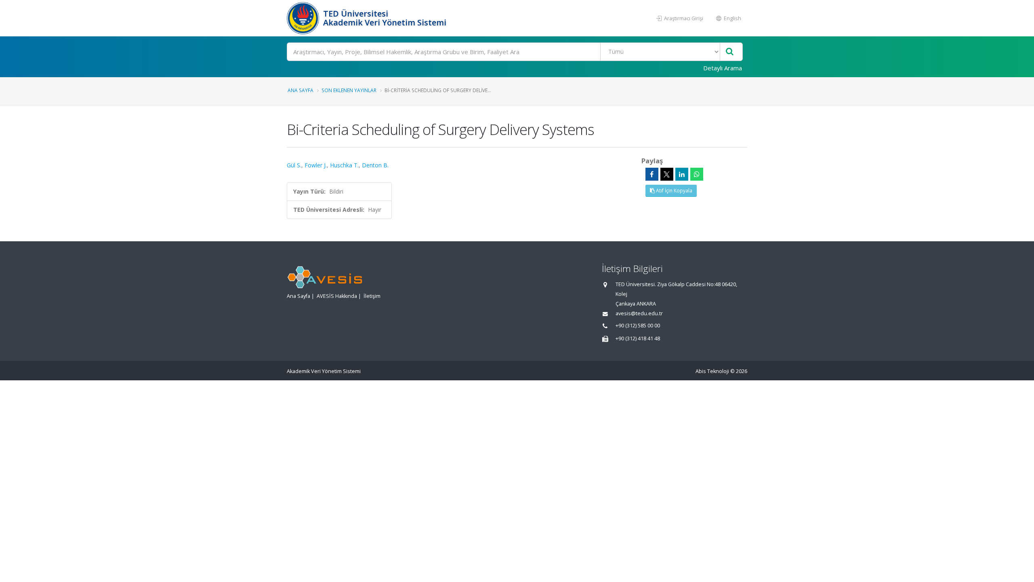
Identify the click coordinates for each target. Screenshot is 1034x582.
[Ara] (730, 52)
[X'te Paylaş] (666, 174)
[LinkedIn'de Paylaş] (681, 174)
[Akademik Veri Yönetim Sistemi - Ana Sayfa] (304, 18)
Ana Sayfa (300, 90)
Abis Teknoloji (712, 371)
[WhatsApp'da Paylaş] (696, 174)
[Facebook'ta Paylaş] (651, 174)
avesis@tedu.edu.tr (639, 313)
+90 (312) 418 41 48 (638, 338)
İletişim (372, 296)
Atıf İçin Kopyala (673, 190)
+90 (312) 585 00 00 (638, 325)
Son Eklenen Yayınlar (349, 90)
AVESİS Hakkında (337, 296)
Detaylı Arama (722, 68)
